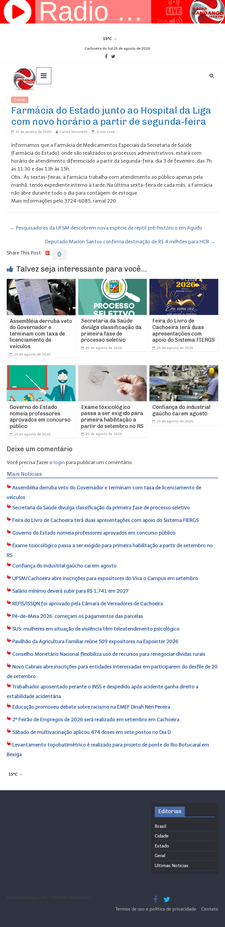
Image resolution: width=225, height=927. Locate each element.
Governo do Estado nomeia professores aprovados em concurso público (40, 416)
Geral (160, 855)
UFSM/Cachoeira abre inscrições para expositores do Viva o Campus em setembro (105, 578)
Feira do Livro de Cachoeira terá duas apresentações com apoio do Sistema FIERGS (183, 330)
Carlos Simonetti (73, 132)
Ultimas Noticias (46, 100)
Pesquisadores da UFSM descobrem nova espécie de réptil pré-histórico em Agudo (106, 228)
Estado (162, 846)
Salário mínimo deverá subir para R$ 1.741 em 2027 (70, 591)
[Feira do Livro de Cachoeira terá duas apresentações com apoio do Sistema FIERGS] (183, 283)
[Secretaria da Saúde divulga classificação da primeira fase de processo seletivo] (112, 283)
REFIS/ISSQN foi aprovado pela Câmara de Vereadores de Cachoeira (87, 603)
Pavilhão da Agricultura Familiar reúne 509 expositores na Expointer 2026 (95, 641)
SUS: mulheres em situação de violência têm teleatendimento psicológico (96, 629)
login (59, 462)
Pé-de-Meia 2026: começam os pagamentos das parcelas (77, 616)
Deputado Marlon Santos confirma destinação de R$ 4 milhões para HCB (130, 242)
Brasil (160, 826)
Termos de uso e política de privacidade (156, 909)
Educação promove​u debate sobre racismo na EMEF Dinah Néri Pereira (91, 707)
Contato (209, 909)
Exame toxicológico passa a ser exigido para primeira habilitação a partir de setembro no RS (112, 416)
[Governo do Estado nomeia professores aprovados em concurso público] (41, 369)
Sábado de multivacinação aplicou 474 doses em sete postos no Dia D (91, 732)
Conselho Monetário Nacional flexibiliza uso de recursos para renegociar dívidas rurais (108, 654)
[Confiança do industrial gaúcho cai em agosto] (183, 369)
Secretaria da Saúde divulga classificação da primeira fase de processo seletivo (111, 330)
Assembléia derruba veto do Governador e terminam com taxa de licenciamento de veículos (41, 334)
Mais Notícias (24, 474)
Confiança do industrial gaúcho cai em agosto (181, 410)
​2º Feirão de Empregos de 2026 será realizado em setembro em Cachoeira (95, 719)
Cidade (19, 100)
